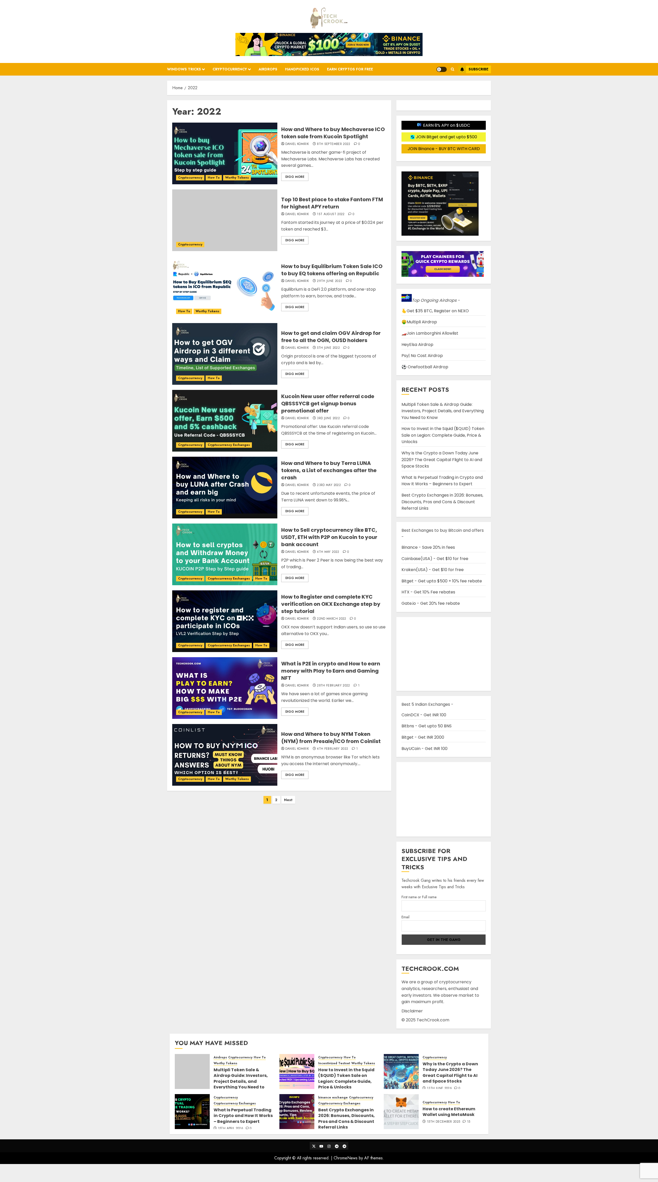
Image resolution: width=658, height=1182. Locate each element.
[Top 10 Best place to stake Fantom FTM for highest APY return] (224, 220)
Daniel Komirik (297, 144)
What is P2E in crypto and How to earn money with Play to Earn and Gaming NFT (330, 671)
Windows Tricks (184, 69)
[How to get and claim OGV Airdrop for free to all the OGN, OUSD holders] (224, 354)
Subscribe (478, 69)
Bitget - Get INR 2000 (422, 737)
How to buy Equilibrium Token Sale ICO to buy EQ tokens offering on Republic (331, 270)
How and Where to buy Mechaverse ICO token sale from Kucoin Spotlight (333, 133)
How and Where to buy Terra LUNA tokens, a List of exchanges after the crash (329, 470)
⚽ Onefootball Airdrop (424, 367)
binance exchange (333, 1097)
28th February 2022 (333, 686)
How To (214, 177)
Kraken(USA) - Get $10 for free (432, 570)
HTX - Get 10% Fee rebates (428, 592)
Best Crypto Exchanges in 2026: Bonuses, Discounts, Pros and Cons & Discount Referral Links (442, 501)
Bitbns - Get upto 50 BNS (426, 726)
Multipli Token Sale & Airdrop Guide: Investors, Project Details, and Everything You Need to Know (442, 410)
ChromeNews (346, 1158)
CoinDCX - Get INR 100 (423, 715)
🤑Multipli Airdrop (419, 322)
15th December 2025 (443, 1122)
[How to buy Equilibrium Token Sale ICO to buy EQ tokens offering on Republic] (224, 287)
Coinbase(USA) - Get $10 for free (434, 559)
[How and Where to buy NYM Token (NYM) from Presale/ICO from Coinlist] (224, 755)
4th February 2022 (332, 749)
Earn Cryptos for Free (350, 69)
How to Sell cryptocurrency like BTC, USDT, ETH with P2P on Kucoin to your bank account (329, 537)
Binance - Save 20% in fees (428, 547)
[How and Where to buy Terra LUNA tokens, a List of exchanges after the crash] (224, 487)
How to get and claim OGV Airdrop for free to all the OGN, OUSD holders (331, 336)
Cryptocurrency (230, 69)
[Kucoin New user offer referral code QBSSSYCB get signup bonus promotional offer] (224, 421)
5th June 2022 (328, 348)
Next (288, 799)
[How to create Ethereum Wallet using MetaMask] (401, 1111)
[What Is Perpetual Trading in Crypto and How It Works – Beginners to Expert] (192, 1111)
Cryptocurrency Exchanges (229, 445)
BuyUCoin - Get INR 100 (424, 749)
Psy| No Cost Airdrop (422, 356)
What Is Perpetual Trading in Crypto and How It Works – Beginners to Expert (442, 480)
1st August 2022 (330, 214)
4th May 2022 (328, 552)
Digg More (294, 177)
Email (405, 917)
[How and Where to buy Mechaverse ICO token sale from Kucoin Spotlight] (224, 153)
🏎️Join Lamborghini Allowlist (429, 333)
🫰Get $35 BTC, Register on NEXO (435, 311)
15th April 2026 (230, 1128)
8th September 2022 (333, 144)
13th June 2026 (439, 1088)
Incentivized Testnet (334, 1063)
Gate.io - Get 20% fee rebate (430, 603)
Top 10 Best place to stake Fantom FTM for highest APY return (332, 203)
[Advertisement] (443, 799)
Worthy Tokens (237, 177)
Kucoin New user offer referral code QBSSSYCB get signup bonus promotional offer (327, 403)
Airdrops (268, 69)
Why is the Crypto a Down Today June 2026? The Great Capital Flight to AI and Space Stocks (441, 459)
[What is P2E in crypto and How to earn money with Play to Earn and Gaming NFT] (224, 688)
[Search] (452, 69)
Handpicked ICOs (302, 69)
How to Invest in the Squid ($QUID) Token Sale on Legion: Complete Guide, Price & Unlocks (442, 435)
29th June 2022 (329, 281)
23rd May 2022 (329, 485)
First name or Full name (418, 897)
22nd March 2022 (331, 619)
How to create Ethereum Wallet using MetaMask (449, 1111)
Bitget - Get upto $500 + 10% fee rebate (441, 581)
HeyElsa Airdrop (417, 344)
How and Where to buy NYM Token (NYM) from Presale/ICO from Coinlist (331, 737)
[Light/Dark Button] (441, 69)
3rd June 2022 (328, 418)
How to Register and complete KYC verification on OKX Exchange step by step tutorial (330, 604)
